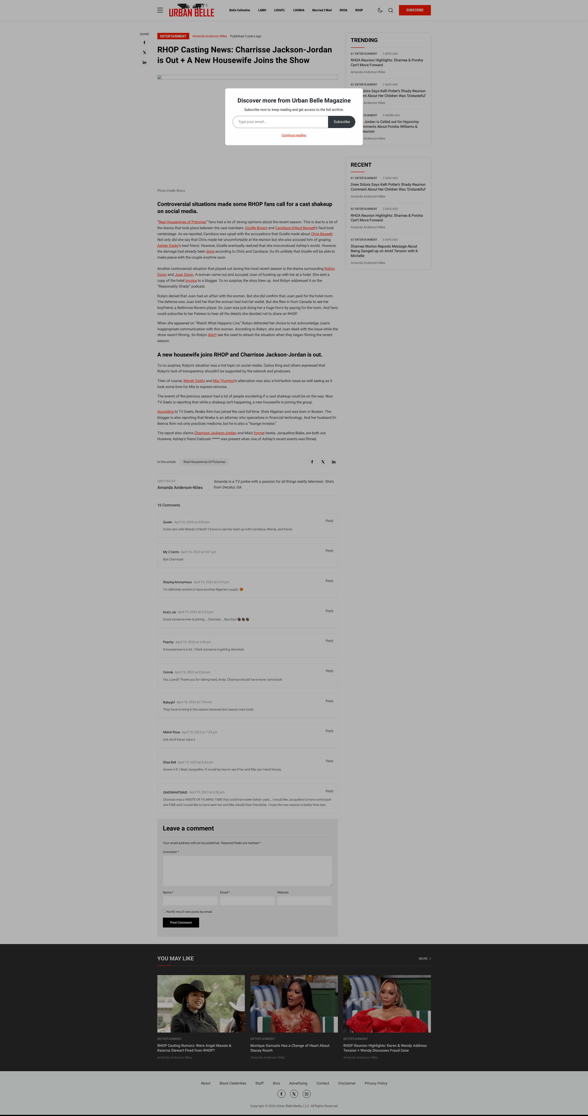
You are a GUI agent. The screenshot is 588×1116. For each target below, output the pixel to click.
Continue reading (294, 135)
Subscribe (342, 122)
